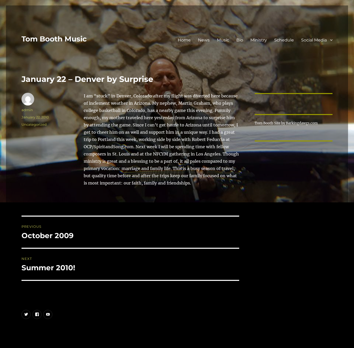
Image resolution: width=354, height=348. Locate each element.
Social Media (314, 40)
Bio (239, 40)
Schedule (284, 40)
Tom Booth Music (54, 38)
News (204, 40)
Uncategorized (34, 124)
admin (27, 110)
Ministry (258, 40)
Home (184, 40)
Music (223, 40)
